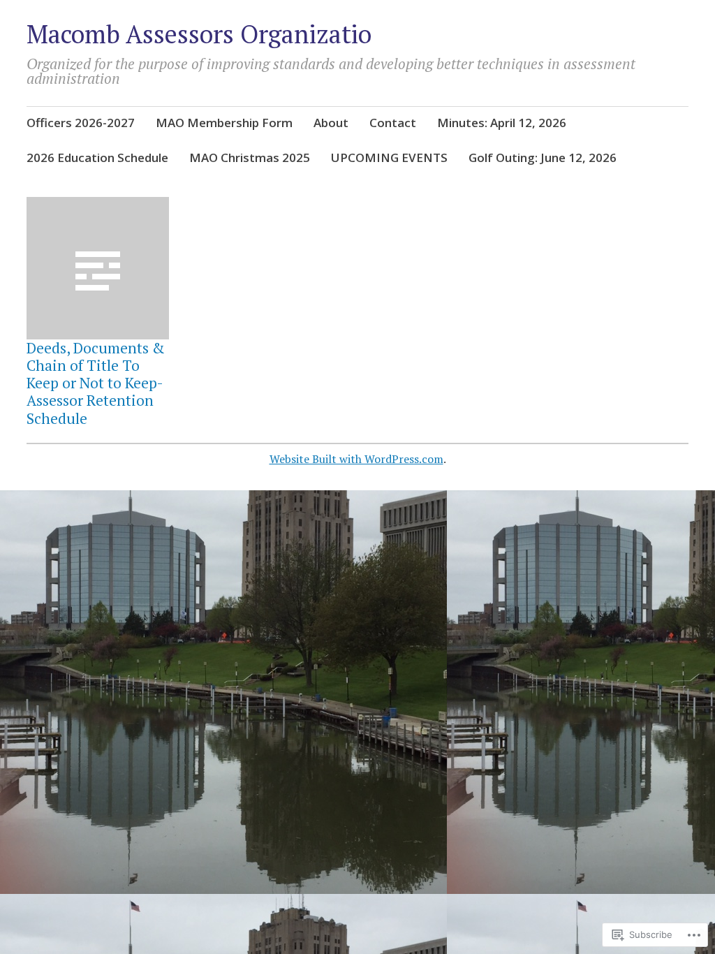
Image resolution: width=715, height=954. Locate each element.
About (331, 123)
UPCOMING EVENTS (389, 157)
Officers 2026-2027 (81, 123)
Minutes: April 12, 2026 (501, 123)
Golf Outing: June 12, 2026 (543, 157)
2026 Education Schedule (97, 157)
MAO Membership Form (224, 123)
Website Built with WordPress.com (356, 459)
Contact (392, 123)
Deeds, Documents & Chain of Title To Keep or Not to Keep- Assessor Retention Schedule (96, 383)
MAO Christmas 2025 (249, 157)
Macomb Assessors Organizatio (199, 33)
